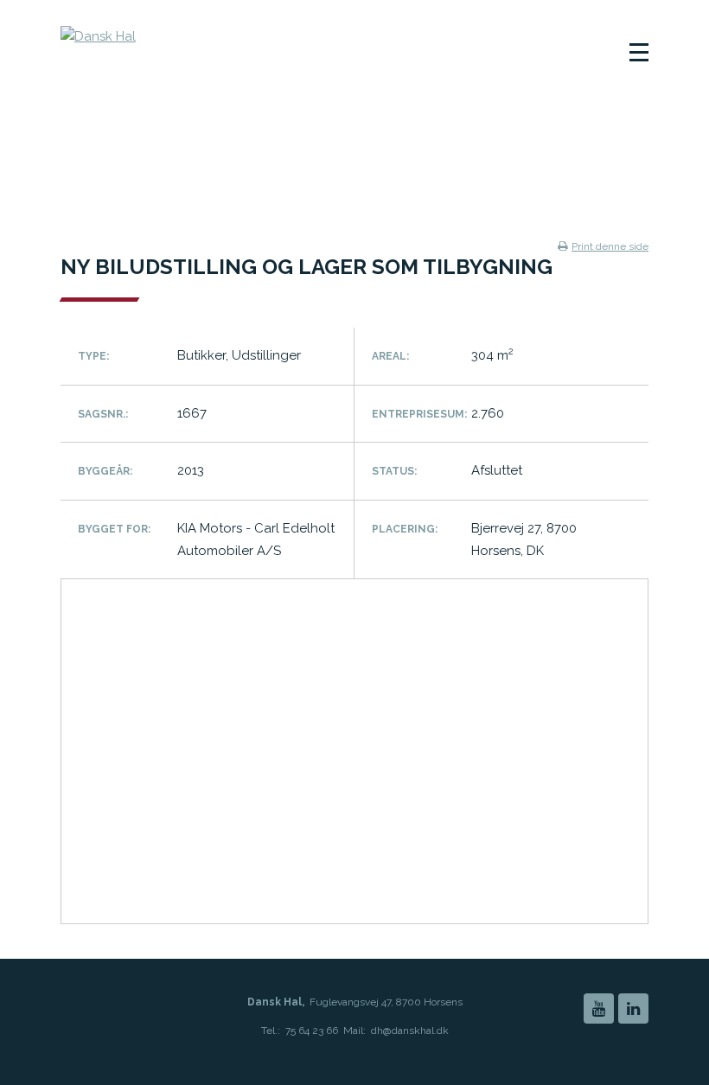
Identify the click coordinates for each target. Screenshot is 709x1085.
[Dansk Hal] (190, 56)
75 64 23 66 (311, 1030)
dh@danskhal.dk (410, 1030)
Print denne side (610, 246)
